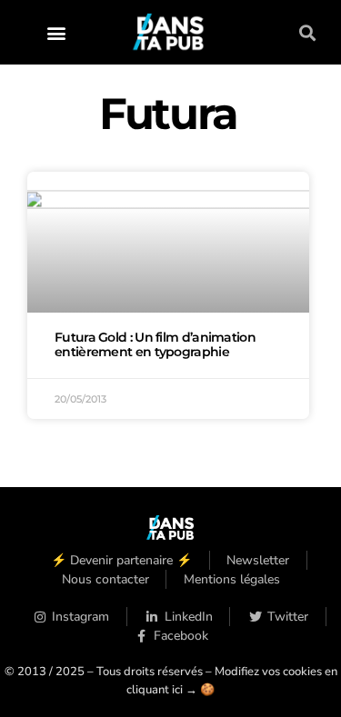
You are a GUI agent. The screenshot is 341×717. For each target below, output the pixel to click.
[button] (56, 32)
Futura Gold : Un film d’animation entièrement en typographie (155, 344)
